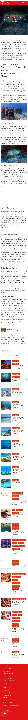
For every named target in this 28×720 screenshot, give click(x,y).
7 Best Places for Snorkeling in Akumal (19, 405)
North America (14, 15)
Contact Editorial (7, 678)
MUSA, (3, 81)
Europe (14, 545)
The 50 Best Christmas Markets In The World (19, 602)
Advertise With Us (8, 673)
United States (15, 363)
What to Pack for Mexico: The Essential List (18, 393)
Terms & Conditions (8, 680)
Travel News (22, 599)
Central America (15, 374)
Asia (18, 540)
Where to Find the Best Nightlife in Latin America (19, 381)
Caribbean (21, 542)
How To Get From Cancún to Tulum (17, 431)
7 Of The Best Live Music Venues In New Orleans (19, 502)
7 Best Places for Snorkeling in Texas (18, 532)
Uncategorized (15, 652)
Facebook (6, 690)
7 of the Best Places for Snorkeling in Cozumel (18, 471)
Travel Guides (15, 496)
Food (13, 509)
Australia (15, 542)
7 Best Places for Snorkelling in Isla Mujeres (18, 445)
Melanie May (15, 24)
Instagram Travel (7, 695)
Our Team (6, 676)
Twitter (5, 697)
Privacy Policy (7, 683)
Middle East (15, 580)
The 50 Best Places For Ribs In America (19, 515)
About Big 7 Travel (8, 669)
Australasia (23, 540)
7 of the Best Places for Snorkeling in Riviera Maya (18, 458)
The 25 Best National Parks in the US (18, 655)
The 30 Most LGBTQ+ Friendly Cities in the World (18, 630)
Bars (13, 493)
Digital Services (7, 671)
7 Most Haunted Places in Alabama (19, 566)
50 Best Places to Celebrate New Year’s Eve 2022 (19, 552)
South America (16, 377)
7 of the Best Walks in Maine (19, 644)
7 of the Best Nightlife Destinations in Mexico (19, 366)
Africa (13, 540)
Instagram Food (7, 693)
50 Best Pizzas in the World (18, 591)
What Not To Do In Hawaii (17, 483)
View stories (5, 350)
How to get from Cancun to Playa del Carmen (18, 419)
